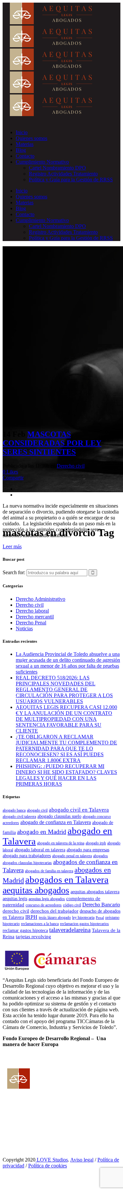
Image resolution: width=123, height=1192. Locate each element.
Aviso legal (81, 1159)
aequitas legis (15, 898)
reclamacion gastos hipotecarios (84, 923)
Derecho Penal (31, 622)
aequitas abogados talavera (95, 891)
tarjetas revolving (33, 936)
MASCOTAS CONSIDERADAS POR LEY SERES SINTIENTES (52, 443)
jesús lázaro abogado (55, 917)
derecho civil (16, 911)
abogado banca (14, 810)
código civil (72, 905)
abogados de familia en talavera (49, 871)
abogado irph (96, 843)
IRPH (31, 917)
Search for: (14, 572)
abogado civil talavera (19, 816)
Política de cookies (47, 1165)
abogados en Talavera (67, 879)
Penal (100, 917)
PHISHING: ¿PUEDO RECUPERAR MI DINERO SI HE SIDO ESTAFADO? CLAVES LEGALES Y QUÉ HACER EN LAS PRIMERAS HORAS (66, 775)
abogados (100, 856)
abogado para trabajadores (27, 855)
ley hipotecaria (83, 917)
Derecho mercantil (35, 616)
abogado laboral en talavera (39, 849)
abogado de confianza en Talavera (55, 822)
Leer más (12, 546)
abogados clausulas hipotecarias (27, 862)
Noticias (24, 628)
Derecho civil (71, 466)
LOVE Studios (51, 1159)
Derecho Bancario (101, 904)
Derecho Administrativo (40, 599)
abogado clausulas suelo (59, 816)
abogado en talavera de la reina (60, 843)
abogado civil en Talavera (79, 810)
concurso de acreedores (44, 905)
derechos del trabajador (54, 911)
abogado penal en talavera (72, 856)
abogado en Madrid (41, 831)
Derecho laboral (32, 611)
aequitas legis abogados (47, 899)
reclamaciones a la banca (40, 923)
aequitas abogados (36, 890)
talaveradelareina (70, 929)
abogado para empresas (88, 849)
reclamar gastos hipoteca (25, 930)
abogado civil (37, 810)
